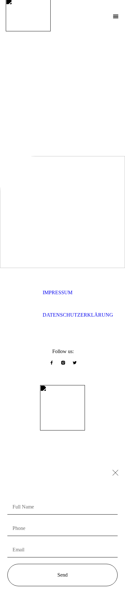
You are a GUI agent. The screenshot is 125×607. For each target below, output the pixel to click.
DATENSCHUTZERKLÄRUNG (78, 315)
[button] (115, 16)
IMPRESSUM (57, 292)
